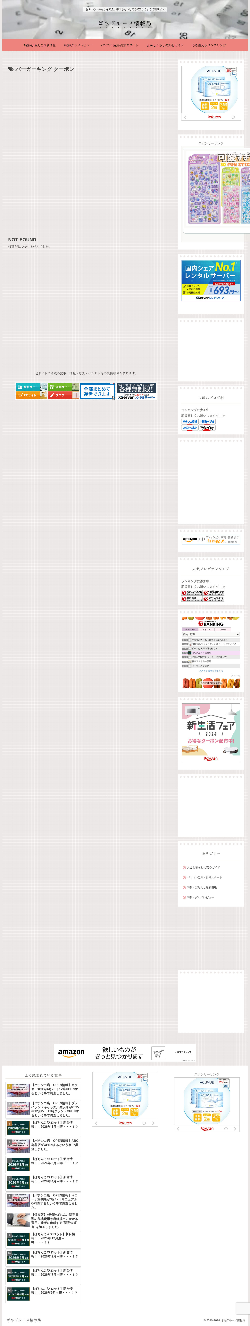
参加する (235, 675)
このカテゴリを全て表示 (211, 671)
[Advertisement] (86, 103)
